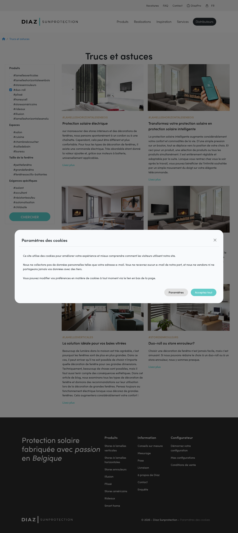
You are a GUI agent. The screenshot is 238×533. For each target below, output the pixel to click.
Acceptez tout (203, 292)
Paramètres (176, 292)
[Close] (215, 240)
